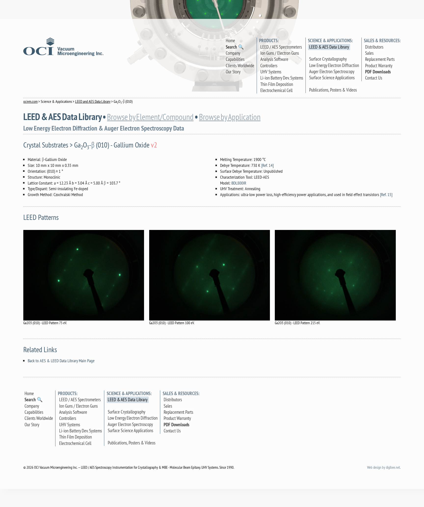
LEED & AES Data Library (329, 47)
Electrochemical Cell (276, 90)
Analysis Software (274, 59)
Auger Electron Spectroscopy (331, 71)
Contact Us (373, 78)
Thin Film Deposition (276, 84)
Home (230, 40)
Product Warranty (378, 65)
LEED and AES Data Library (92, 101)
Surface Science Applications (332, 77)
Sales (369, 53)
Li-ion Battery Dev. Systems (281, 78)
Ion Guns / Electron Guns (279, 53)
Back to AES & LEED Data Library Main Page (61, 360)
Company (233, 53)
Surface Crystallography (328, 59)
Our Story (233, 72)
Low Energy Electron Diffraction (334, 65)
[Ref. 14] (267, 165)
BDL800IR (238, 183)
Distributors (374, 47)
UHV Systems (270, 72)
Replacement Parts (380, 59)
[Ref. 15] (386, 194)
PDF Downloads (378, 72)
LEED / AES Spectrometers (281, 47)
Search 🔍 (235, 47)
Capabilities (235, 59)
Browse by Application (229, 117)
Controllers (268, 65)
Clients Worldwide (240, 65)
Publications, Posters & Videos (333, 90)
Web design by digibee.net (383, 467)
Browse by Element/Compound (150, 117)
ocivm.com (30, 101)
